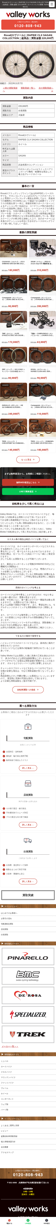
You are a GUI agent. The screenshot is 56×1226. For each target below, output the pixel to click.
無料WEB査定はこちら (26, 482)
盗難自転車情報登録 (9, 1136)
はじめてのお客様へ (9, 913)
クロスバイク (6, 1072)
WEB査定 (47, 1223)
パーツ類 (4, 1110)
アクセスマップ (7, 1152)
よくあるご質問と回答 (10, 1125)
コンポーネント (7, 1099)
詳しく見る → (28, 768)
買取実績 (28, 895)
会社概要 (4, 1147)
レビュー (4, 1131)
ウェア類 (4, 1104)
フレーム (4, 1088)
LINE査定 (28, 1223)
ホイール (4, 1093)
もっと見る (26, 459)
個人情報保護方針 (8, 1142)
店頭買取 (4, 929)
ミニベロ (4, 1061)
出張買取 (4, 935)
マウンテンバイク (8, 1077)
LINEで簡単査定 (26, 491)
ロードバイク (6, 1067)
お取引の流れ (6, 918)
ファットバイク (7, 1083)
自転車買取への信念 (26, 690)
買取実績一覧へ (28, 88)
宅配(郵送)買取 (7, 924)
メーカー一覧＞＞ (10, 1046)
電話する (9, 1223)
